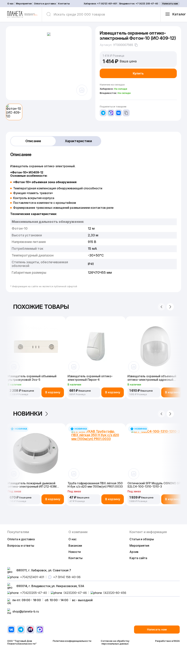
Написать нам (170, 3)
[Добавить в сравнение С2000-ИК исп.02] (133, 366)
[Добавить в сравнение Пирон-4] (73, 366)
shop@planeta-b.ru (25, 611)
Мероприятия (24, 3)
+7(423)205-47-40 (33, 592)
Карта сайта (138, 558)
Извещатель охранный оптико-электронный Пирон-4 (90, 377)
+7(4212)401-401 (32, 577)
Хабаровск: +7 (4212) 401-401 (100, 3)
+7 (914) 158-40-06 (67, 577)
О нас (10, 3)
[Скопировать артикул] (136, 45)
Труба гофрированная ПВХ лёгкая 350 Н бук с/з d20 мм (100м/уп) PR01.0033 (95, 485)
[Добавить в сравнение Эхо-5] (13, 366)
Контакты (64, 3)
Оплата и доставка (45, 3)
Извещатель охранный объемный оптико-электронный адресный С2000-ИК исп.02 (151, 377)
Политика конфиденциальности (72, 641)
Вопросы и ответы (20, 545)
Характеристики (78, 141)
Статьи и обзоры (141, 539)
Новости (74, 551)
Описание (33, 141)
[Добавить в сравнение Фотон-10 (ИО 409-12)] (81, 90)
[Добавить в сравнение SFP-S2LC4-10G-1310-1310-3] (133, 473)
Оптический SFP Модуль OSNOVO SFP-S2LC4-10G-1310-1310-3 (155, 485)
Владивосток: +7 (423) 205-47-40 (138, 3)
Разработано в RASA (167, 641)
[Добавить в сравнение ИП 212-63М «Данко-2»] (13, 473)
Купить (138, 73)
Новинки (27, 413)
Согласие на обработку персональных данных (115, 642)
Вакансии (75, 545)
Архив (133, 551)
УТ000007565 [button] (123, 45)
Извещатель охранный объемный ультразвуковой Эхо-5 (32, 377)
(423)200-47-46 (75, 592)
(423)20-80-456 (114, 592)
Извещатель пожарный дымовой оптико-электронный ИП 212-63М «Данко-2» (32, 485)
